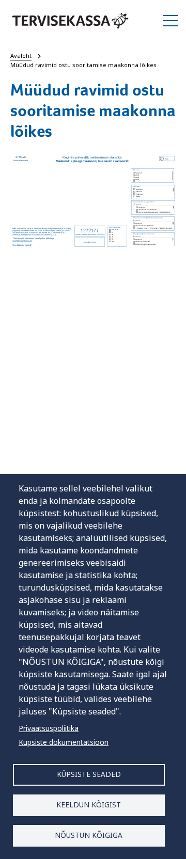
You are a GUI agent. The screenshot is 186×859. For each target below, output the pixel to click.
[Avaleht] (70, 20)
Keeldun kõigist (88, 804)
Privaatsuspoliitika (49, 728)
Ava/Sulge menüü (170, 20)
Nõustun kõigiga (88, 835)
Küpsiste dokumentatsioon (64, 742)
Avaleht (21, 55)
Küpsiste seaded (89, 774)
